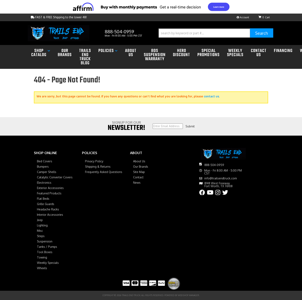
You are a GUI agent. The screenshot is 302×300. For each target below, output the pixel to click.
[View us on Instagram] (217, 193)
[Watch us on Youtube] (210, 193)
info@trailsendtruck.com (220, 178)
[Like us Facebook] (202, 193)
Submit (190, 126)
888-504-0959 (214, 165)
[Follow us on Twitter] (225, 193)
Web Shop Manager (188, 295)
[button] (216, 33)
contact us (211, 96)
